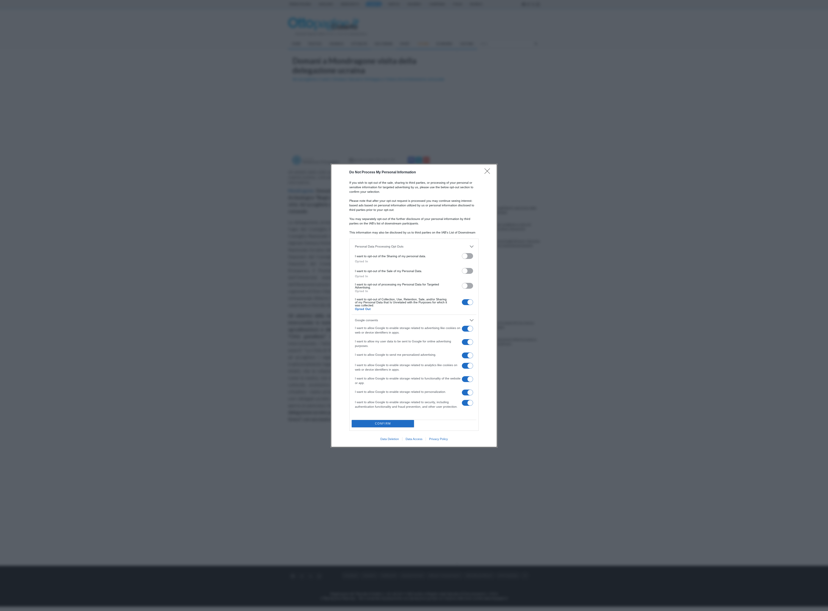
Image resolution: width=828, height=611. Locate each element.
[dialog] (414, 305)
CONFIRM (383, 423)
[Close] (489, 172)
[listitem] (414, 246)
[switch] (467, 256)
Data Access (414, 439)
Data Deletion (389, 439)
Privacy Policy (438, 439)
